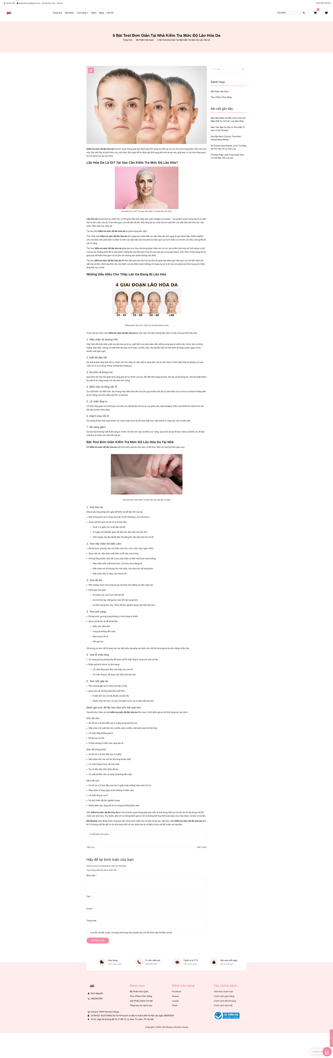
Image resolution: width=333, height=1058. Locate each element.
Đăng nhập (320, 3)
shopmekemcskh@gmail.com (29, 3)
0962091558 (10, 3)
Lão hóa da (92, 219)
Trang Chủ (127, 40)
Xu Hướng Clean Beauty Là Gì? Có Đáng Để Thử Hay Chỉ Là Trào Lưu (228, 147)
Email (90, 909)
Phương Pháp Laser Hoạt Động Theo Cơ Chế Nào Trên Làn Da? (227, 156)
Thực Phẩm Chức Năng (221, 97)
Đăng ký (328, 3)
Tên (89, 896)
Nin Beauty (92, 821)
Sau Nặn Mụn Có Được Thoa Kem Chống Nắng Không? (226, 138)
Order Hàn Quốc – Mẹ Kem (53, 3)
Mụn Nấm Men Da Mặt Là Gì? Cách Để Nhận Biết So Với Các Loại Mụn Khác (228, 119)
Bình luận (92, 875)
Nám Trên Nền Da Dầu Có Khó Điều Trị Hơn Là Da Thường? (228, 129)
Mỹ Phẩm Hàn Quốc (145, 40)
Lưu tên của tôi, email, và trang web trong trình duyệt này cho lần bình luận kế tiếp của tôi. (131, 932)
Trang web (91, 921)
